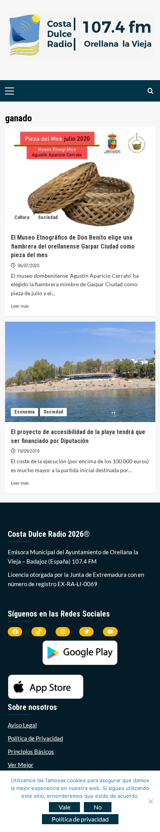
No (98, 807)
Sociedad (48, 217)
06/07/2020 (28, 265)
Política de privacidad (80, 819)
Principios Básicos (31, 751)
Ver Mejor (20, 764)
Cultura (21, 217)
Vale (64, 807)
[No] (150, 801)
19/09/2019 (28, 451)
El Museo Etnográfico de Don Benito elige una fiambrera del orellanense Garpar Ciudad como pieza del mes (73, 246)
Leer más (20, 306)
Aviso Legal (22, 725)
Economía (24, 412)
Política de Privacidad (35, 738)
